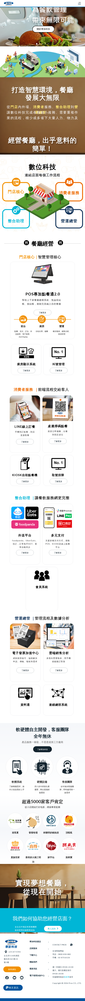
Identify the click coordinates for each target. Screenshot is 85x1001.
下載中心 (33, 955)
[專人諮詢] (58, 928)
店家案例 (33, 948)
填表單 (66, 977)
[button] (3, 26)
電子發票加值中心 (37, 975)
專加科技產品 (35, 941)
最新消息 (33, 968)
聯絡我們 (33, 962)
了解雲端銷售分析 (61, 29)
